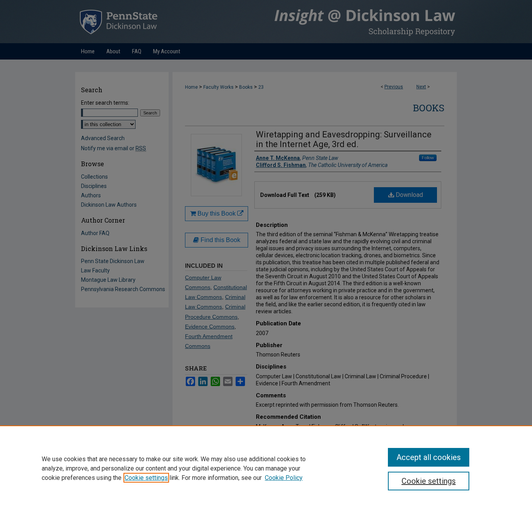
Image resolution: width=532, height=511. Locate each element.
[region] (266, 468)
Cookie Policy (284, 477)
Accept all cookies (428, 457)
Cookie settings (146, 477)
